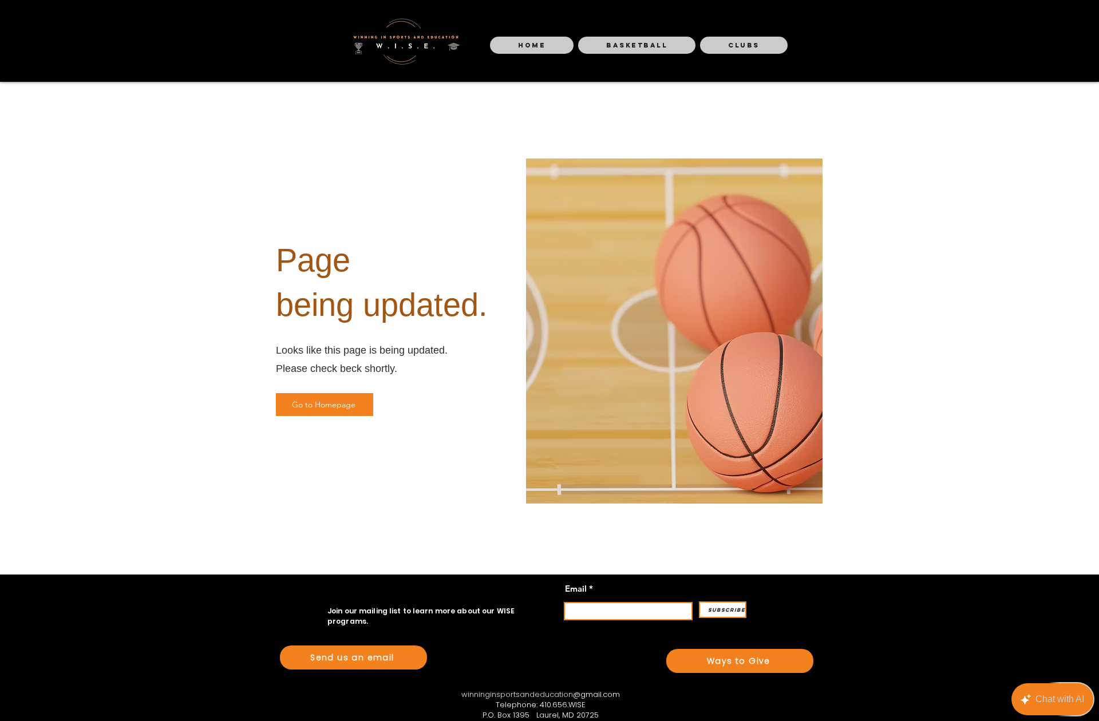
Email (576, 588)
